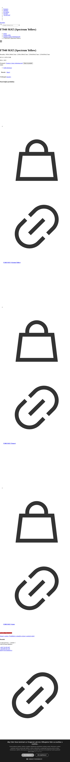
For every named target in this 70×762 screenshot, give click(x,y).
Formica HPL (7, 35)
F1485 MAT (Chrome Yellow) (12, 262)
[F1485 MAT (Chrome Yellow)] (36, 105)
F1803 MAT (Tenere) (9, 443)
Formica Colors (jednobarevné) (11, 36)
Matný (8, 72)
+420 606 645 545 (5, 649)
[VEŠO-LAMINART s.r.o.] (32, 4)
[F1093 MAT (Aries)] (36, 467)
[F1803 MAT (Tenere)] (36, 286)
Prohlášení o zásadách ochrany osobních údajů (21, 636)
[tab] (36, 68)
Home (5, 33)
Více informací (38, 751)
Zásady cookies (4, 636)
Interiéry (9, 77)
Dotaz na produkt (28, 63)
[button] (35, 759)
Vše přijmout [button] (28, 755)
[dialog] (35, 751)
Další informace (7, 68)
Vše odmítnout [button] (42, 755)
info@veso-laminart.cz (6, 650)
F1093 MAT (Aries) (9, 624)
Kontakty (2, 22)
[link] (19, 25)
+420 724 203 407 (5, 647)
